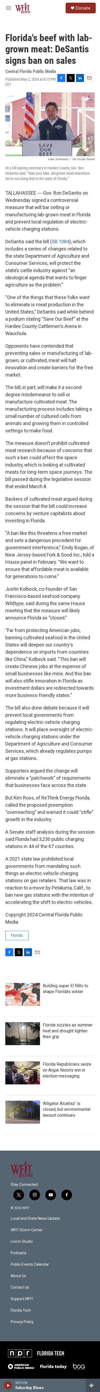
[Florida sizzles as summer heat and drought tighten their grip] (22, 1033)
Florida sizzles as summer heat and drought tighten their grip (68, 1030)
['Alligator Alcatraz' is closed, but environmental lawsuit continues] (22, 1112)
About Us (18, 1276)
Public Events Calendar (30, 1264)
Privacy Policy (22, 1322)
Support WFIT (22, 1299)
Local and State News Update (35, 1219)
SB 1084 (60, 241)
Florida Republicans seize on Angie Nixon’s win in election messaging (67, 1070)
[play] (8, 1385)
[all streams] (93, 1385)
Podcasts (18, 1253)
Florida (17, 935)
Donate (82, 8)
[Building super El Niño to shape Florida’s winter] (22, 994)
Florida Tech (21, 1310)
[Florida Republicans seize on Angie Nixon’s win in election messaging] (22, 1072)
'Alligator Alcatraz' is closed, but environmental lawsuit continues (66, 1109)
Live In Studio (22, 1242)
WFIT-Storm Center (27, 1230)
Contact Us (20, 1287)
